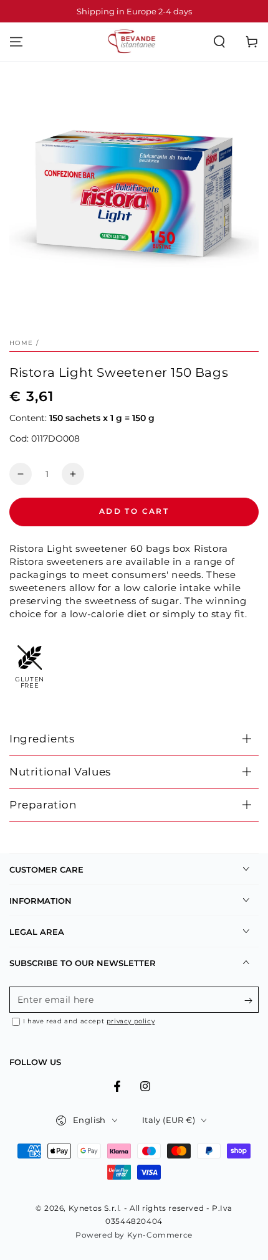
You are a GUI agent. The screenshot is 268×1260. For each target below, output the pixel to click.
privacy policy (131, 1021)
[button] (219, 41)
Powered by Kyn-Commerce (134, 1234)
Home (21, 343)
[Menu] (16, 41)
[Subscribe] (251, 1000)
